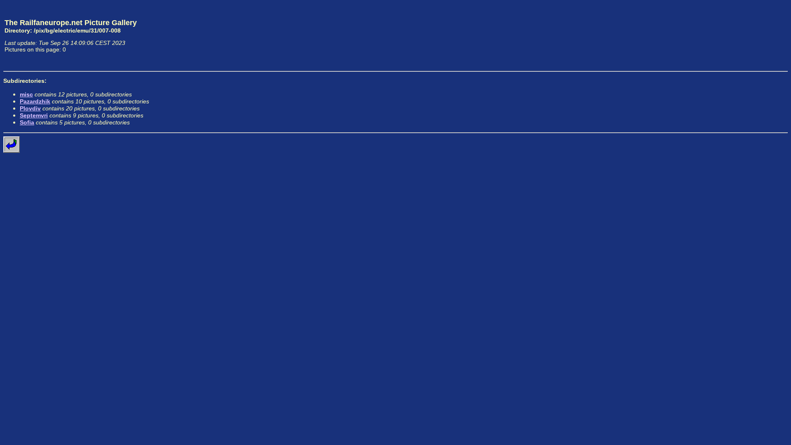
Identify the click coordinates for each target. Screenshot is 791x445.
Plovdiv (30, 108)
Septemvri (34, 115)
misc (26, 94)
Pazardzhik (35, 101)
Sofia (27, 122)
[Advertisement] (749, 35)
